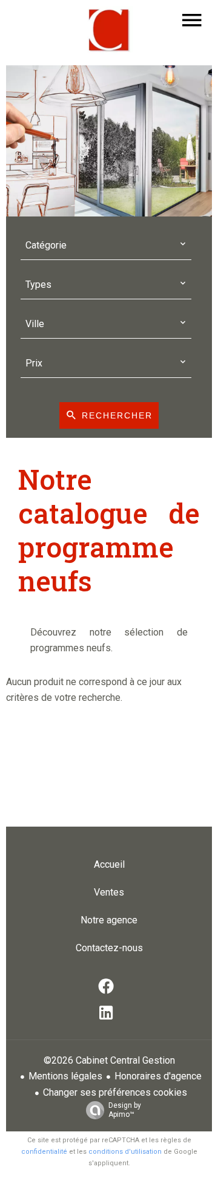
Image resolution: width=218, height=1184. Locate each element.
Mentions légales (65, 1076)
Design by (124, 1110)
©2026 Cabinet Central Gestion (109, 1060)
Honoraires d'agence (158, 1076)
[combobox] (106, 246)
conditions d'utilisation (125, 1152)
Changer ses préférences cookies (115, 1092)
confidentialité (44, 1152)
